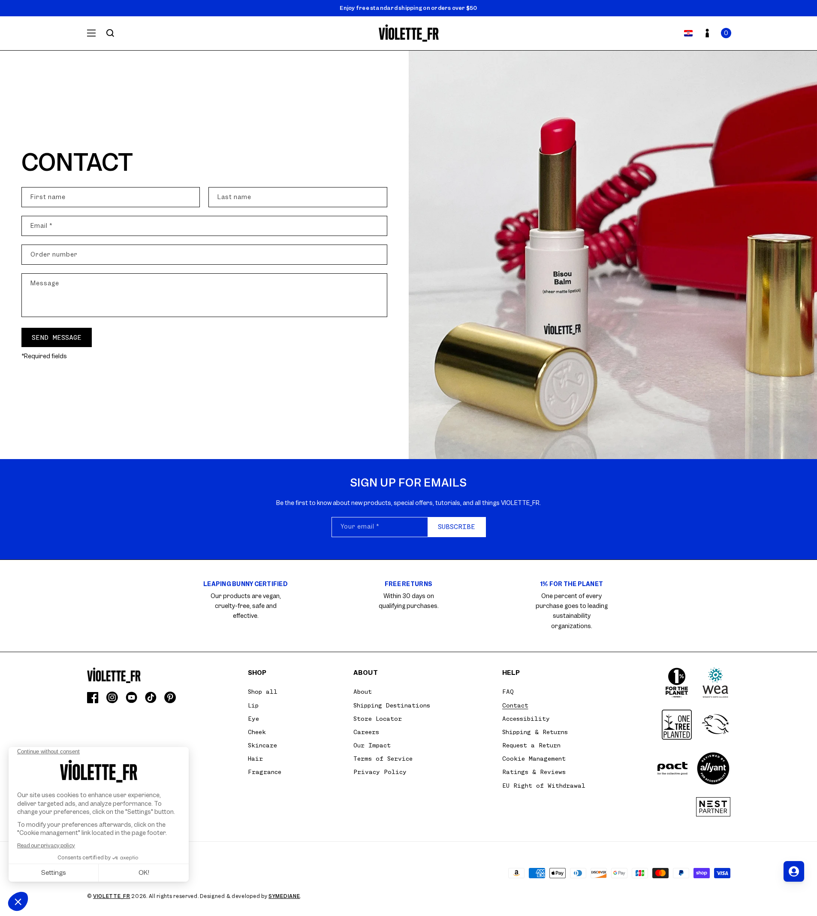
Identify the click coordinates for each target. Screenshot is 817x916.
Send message (56, 337)
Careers (366, 732)
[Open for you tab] (794, 871)
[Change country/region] (688, 33)
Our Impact (372, 745)
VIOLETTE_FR (111, 896)
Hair (255, 759)
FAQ (508, 692)
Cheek (257, 732)
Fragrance (264, 772)
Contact (515, 705)
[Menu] (91, 33)
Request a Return (531, 745)
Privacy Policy (380, 772)
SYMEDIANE (284, 896)
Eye (253, 719)
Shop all (262, 692)
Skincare (262, 745)
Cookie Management (534, 759)
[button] (726, 33)
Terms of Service (383, 759)
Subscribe (456, 526)
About (362, 692)
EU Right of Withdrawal (543, 786)
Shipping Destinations (391, 705)
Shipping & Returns (535, 732)
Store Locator (377, 719)
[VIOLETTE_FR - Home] (408, 33)
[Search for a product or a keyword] (110, 33)
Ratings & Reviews (534, 772)
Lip (253, 705)
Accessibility (526, 719)
